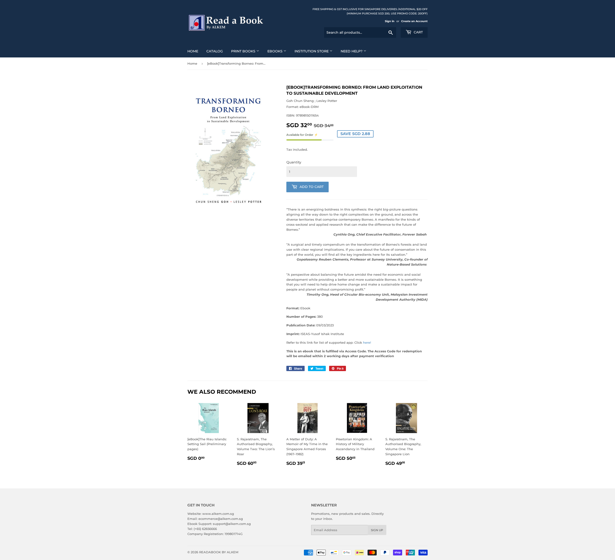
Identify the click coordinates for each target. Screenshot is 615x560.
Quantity (293, 162)
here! (367, 342)
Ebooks (275, 51)
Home (192, 51)
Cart (418, 32)
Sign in (389, 21)
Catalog (214, 51)
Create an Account (414, 21)
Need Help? (352, 51)
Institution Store (312, 51)
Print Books (243, 51)
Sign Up (377, 530)
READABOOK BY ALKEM (218, 552)
